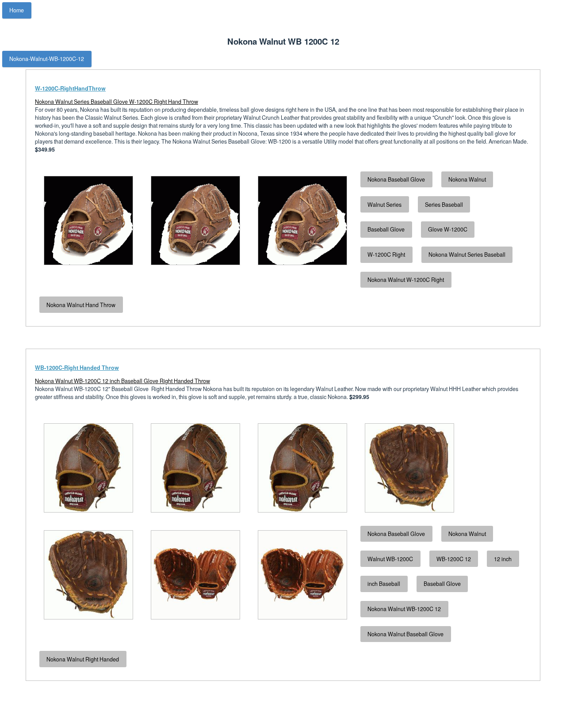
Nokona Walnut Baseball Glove (405, 634)
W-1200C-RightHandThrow (70, 88)
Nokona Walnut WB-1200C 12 (404, 609)
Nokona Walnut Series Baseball (466, 254)
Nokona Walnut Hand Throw (80, 305)
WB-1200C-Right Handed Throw (77, 368)
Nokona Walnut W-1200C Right (405, 280)
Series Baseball (444, 205)
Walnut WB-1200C (390, 559)
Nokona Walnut (467, 179)
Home (16, 10)
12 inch (503, 559)
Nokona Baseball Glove (396, 179)
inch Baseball (383, 584)
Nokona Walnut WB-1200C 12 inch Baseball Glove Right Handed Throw (122, 381)
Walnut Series (384, 205)
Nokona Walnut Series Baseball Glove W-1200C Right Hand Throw (116, 102)
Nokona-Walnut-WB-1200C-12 (46, 59)
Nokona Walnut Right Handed (82, 659)
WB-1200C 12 (453, 559)
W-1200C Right (386, 254)
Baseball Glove (386, 229)
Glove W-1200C (447, 229)
